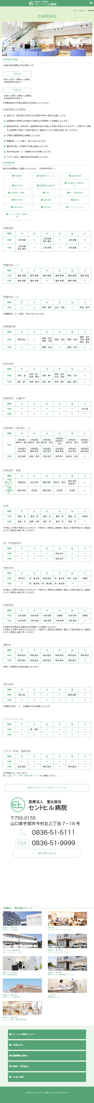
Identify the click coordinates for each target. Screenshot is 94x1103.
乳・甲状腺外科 (76, 193)
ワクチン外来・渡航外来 (18, 215)
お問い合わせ (48, 853)
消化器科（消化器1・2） (76, 184)
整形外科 (18, 200)
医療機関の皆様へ (20, 1056)
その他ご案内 (17, 1077)
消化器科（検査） (18, 193)
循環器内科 (76, 176)
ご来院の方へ (82, 10)
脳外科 (76, 200)
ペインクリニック (76, 207)
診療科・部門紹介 (20, 1066)
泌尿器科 (47, 200)
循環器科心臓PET (47, 186)
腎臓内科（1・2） (47, 176)
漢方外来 (47, 207)
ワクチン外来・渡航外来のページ (25, 775)
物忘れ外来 (18, 207)
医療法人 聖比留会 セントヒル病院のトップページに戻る (48, 787)
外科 (47, 193)
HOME (75, 10)
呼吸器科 (18, 176)
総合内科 (18, 186)
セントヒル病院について (23, 1034)
